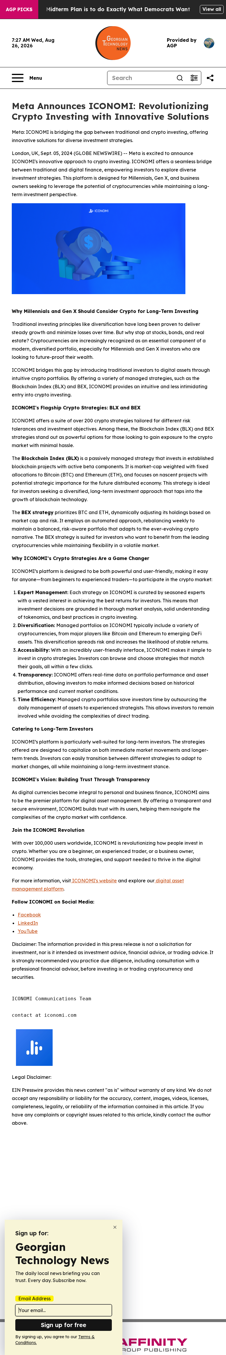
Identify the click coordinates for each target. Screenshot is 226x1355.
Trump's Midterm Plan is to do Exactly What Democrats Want (106, 9)
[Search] (180, 78)
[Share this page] (210, 78)
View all (211, 9)
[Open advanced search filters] (194, 78)
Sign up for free (63, 1325)
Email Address (34, 1298)
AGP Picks (19, 9)
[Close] (115, 1227)
